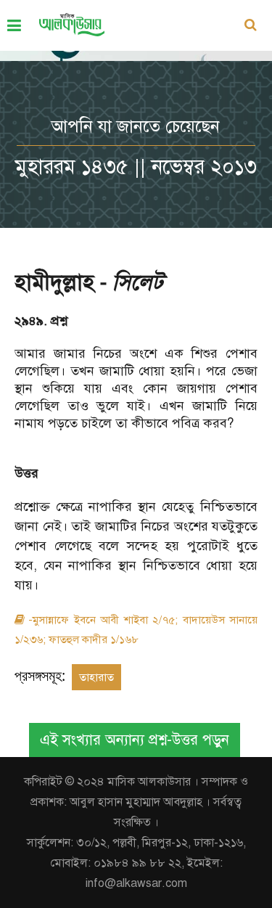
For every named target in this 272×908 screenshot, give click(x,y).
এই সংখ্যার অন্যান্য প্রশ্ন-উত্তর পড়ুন (134, 740)
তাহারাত (96, 677)
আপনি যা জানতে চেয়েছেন (135, 126)
